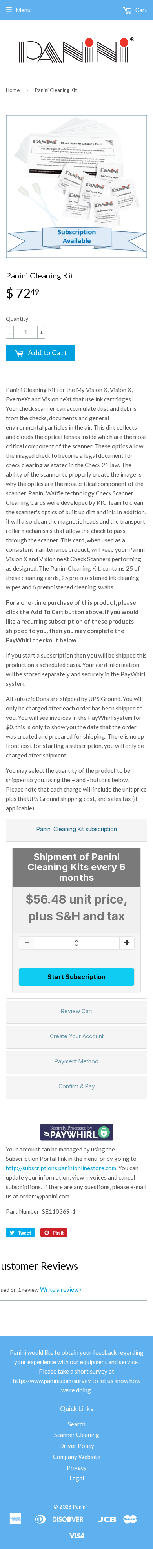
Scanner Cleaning (76, 1434)
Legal (76, 1478)
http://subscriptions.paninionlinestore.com (61, 1167)
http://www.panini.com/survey (52, 1380)
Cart (140, 9)
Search (77, 1424)
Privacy (77, 1467)
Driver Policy (76, 1445)
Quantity (17, 318)
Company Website (76, 1456)
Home (13, 90)
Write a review (59, 1289)
